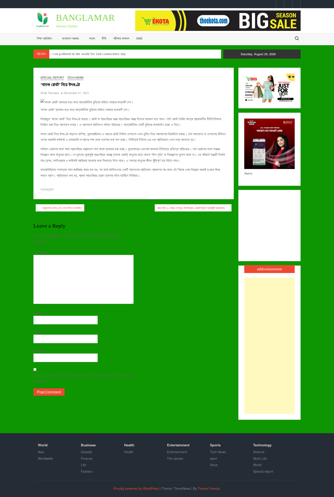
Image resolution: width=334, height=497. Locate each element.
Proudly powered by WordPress (136, 488)
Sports (215, 444)
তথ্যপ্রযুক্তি (47, 189)
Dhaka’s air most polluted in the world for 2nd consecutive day (80, 54)
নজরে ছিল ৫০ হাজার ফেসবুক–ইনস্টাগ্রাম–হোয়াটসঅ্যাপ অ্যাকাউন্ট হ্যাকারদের (191, 208)
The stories (175, 458)
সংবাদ (92, 38)
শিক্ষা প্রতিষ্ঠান (44, 38)
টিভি (104, 38)
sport (213, 458)
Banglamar (85, 17)
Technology (262, 444)
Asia (41, 452)
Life (83, 464)
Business (88, 444)
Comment (41, 252)
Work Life (260, 458)
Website (39, 350)
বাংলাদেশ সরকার (70, 38)
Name (39, 313)
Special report (52, 77)
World (42, 444)
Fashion (86, 471)
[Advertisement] (269, 346)
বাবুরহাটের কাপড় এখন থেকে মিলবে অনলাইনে (62, 208)
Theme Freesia (209, 488)
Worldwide (45, 458)
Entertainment (178, 444)
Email (38, 331)
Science (258, 452)
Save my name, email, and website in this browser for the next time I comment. (83, 378)
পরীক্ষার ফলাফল (121, 38)
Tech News (75, 77)
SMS (139, 38)
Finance (86, 458)
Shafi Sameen (49, 93)
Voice (214, 464)
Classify (86, 452)
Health (129, 444)
